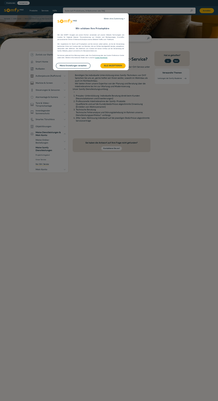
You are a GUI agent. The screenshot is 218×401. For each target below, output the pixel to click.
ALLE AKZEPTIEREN (113, 65)
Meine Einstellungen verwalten (73, 65)
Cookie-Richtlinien (101, 57)
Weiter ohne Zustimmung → (114, 19)
